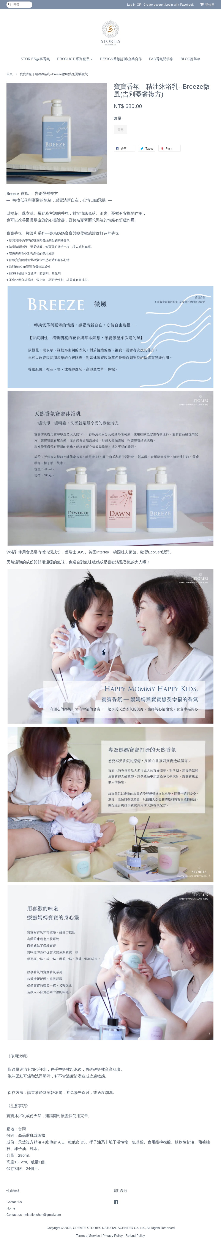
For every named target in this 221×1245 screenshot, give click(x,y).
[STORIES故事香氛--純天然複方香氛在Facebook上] (116, 1202)
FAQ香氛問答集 (161, 59)
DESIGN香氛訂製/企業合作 (121, 59)
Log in (131, 4)
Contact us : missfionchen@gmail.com (33, 1214)
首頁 (9, 74)
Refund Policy (135, 1235)
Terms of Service (88, 1235)
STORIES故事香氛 (35, 59)
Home (10, 1208)
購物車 (210, 4)
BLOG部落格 (190, 59)
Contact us (14, 1202)
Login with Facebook (179, 4)
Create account (154, 4)
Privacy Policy (113, 1235)
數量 (118, 118)
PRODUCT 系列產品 (73, 59)
